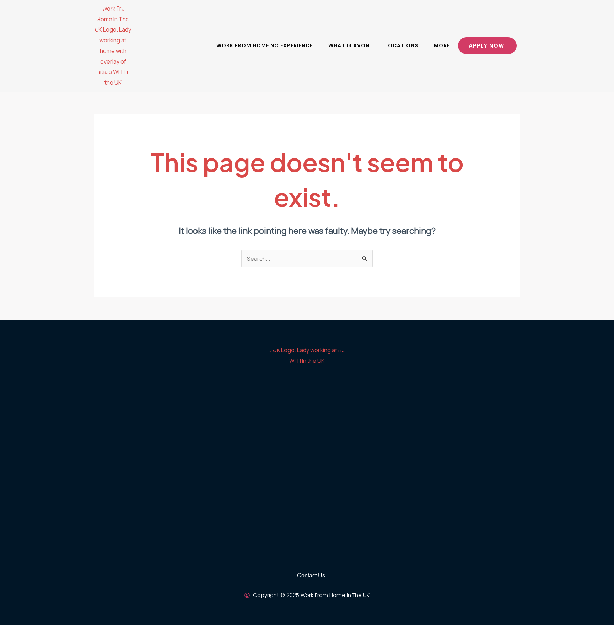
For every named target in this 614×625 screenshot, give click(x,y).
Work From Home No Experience (264, 45)
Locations (401, 45)
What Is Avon (349, 45)
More (442, 45)
